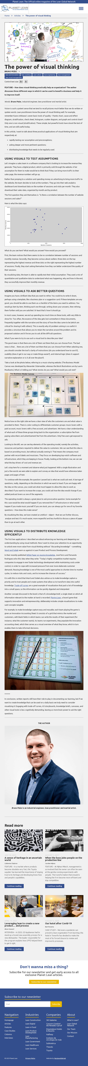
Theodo (49, 1047)
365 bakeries (51, 1020)
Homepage (9, 1020)
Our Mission (72, 1033)
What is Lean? (73, 1020)
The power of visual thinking (38, 16)
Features (8, 1027)
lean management (64, 75)
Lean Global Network (72, 1024)
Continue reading (14, 886)
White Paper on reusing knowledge (40, 555)
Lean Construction (33, 1020)
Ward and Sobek (11, 550)
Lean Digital (30, 1024)
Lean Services (31, 1049)
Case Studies (10, 1031)
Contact (70, 1036)
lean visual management (14, 77)
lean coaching (26, 75)
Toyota (49, 1050)
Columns (8, 1034)
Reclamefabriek (60, 1058)
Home (7, 16)
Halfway (49, 1034)
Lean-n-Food (30, 1027)
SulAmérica (51, 1043)
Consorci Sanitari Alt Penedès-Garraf (54, 1024)
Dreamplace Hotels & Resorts (54, 1030)
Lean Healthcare (32, 1045)
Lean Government (32, 1041)
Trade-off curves (21, 585)
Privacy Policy (30, 1058)
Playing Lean (56, 598)
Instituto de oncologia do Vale (54, 1039)
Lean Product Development (30, 1032)
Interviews (9, 1038)
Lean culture (37, 75)
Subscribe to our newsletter (44, 982)
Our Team (71, 1029)
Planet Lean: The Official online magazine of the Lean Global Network (44, 2)
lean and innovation (12, 75)
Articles (17, 16)
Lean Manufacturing (31, 1037)
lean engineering (49, 75)
